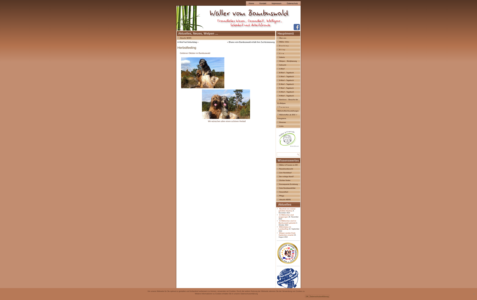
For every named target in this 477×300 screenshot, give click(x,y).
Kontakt (262, 3)
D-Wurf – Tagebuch (286, 80)
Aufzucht (282, 65)
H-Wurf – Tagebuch (286, 96)
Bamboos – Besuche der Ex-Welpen (287, 101)
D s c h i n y (283, 46)
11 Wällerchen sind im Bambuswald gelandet (287, 222)
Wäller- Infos (284, 42)
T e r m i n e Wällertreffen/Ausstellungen (288, 109)
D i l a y (282, 50)
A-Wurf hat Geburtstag (187, 42)
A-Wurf (281, 69)
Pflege (281, 196)
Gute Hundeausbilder (287, 188)
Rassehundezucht (286, 169)
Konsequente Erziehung (288, 184)
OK (307, 296)
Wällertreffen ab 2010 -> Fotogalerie (287, 116)
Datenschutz (292, 3)
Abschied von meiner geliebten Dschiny (287, 210)
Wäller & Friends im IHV (288, 165)
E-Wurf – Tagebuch (286, 84)
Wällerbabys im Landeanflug (285, 228)
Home (251, 3)
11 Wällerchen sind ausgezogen (286, 216)
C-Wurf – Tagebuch (286, 76)
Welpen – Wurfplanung (288, 61)
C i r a (281, 53)
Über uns (282, 38)
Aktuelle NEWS (185, 38)
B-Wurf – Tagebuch (286, 73)
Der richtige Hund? (286, 176)
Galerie (282, 57)
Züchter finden (284, 180)
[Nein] (474, 294)
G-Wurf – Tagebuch (286, 92)
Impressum (276, 3)
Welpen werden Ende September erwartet (287, 234)
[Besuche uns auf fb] (297, 30)
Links (281, 126)
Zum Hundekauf (285, 173)
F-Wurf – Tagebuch (286, 88)
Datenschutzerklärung (319, 296)
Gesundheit (283, 192)
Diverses (282, 122)
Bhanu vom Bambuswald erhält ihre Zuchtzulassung (252, 42)
